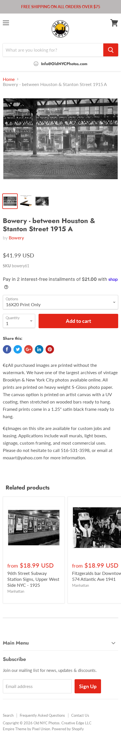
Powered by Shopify (68, 729)
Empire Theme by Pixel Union (26, 729)
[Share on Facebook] (7, 349)
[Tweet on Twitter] (18, 349)
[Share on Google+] (28, 349)
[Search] (110, 49)
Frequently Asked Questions (42, 715)
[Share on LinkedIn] (39, 349)
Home (9, 79)
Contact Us (80, 715)
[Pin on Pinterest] (50, 349)
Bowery (16, 237)
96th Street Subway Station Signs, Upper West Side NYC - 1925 (33, 579)
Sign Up (88, 686)
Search (8, 715)
